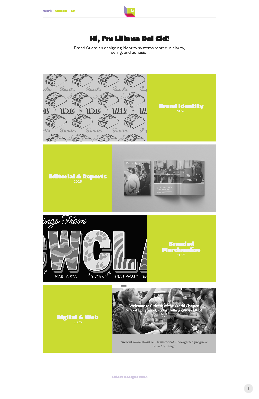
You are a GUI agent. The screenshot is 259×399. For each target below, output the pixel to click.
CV (73, 11)
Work (47, 11)
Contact (61, 11)
